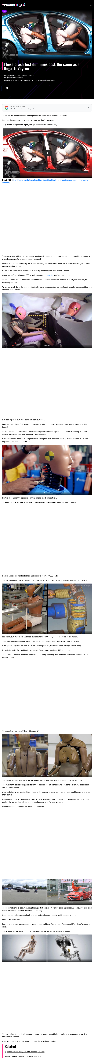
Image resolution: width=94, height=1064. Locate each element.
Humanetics (48, 275)
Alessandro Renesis (16, 77)
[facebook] (7, 88)
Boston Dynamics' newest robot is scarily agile (23, 1056)
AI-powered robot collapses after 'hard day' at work (24, 1052)
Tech (4, 11)
